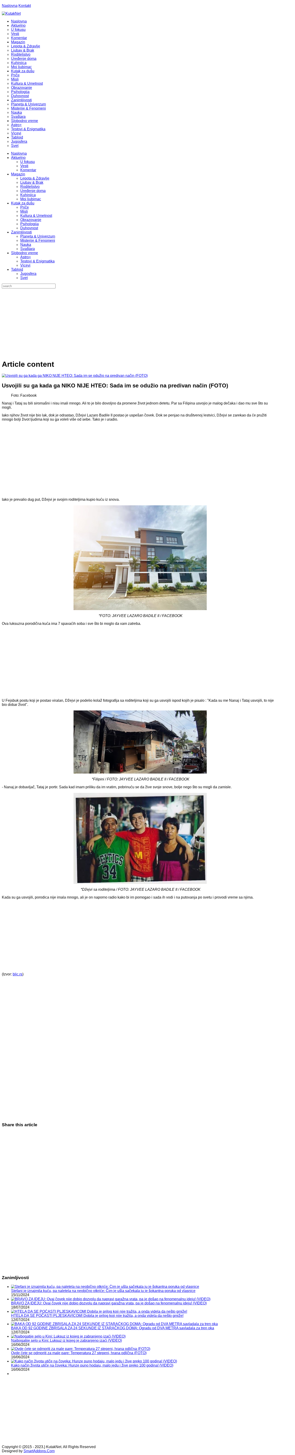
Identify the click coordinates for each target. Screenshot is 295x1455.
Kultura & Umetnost (36, 216)
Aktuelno (18, 158)
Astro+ (25, 257)
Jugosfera (28, 274)
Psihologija (29, 224)
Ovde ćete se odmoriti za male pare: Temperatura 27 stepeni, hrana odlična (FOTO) (79, 1353)
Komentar (28, 170)
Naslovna (10, 6)
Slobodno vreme (24, 253)
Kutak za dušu (22, 203)
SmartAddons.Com (39, 1451)
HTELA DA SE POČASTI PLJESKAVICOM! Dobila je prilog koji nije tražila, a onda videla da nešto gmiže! (97, 1316)
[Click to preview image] (75, 376)
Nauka (25, 245)
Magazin (18, 174)
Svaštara (27, 249)
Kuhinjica (28, 195)
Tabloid (17, 269)
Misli (24, 211)
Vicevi (25, 265)
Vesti (24, 166)
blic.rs (17, 974)
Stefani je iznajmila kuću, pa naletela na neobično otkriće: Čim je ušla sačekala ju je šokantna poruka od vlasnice (103, 1291)
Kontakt (24, 6)
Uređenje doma (33, 191)
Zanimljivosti (21, 232)
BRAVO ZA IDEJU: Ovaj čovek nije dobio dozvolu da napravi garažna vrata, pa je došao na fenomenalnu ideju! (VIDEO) (109, 1303)
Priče (24, 207)
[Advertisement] (147, 323)
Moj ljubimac (30, 199)
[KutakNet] (11, 13)
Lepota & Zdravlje (34, 178)
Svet (24, 278)
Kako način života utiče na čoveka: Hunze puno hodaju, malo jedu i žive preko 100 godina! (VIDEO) (92, 1365)
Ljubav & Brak (31, 182)
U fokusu (27, 162)
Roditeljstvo (30, 187)
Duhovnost (29, 228)
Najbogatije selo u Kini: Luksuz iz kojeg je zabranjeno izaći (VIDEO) (66, 1340)
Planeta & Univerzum (37, 236)
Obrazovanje (30, 220)
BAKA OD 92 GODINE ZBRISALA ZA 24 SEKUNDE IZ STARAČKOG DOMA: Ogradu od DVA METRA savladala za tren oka (112, 1328)
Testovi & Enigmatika (37, 261)
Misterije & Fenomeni (37, 240)
